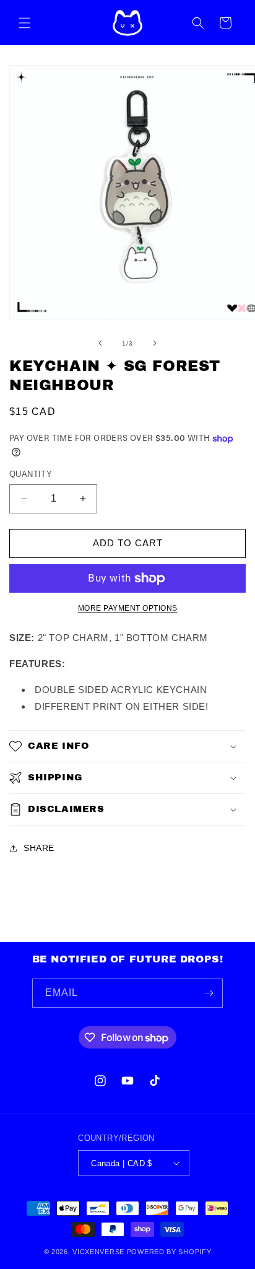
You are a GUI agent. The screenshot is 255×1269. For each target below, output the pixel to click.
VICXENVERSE (98, 1251)
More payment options (128, 608)
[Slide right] (154, 343)
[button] (24, 23)
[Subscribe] (208, 993)
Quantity (30, 474)
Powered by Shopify (169, 1251)
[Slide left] (100, 343)
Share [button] (39, 848)
